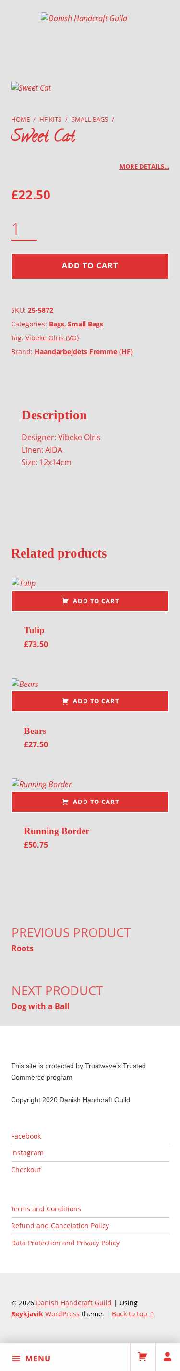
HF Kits (50, 119)
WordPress (62, 1313)
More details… (144, 166)
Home (20, 119)
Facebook (26, 1135)
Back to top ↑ (133, 1313)
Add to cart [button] (96, 600)
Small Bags (90, 119)
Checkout (26, 1169)
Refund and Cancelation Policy (60, 1225)
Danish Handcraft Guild (74, 1302)
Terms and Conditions (46, 1208)
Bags (56, 323)
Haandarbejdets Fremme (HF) (84, 351)
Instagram (27, 1152)
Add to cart (90, 265)
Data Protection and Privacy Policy (65, 1242)
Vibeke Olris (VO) (52, 337)
